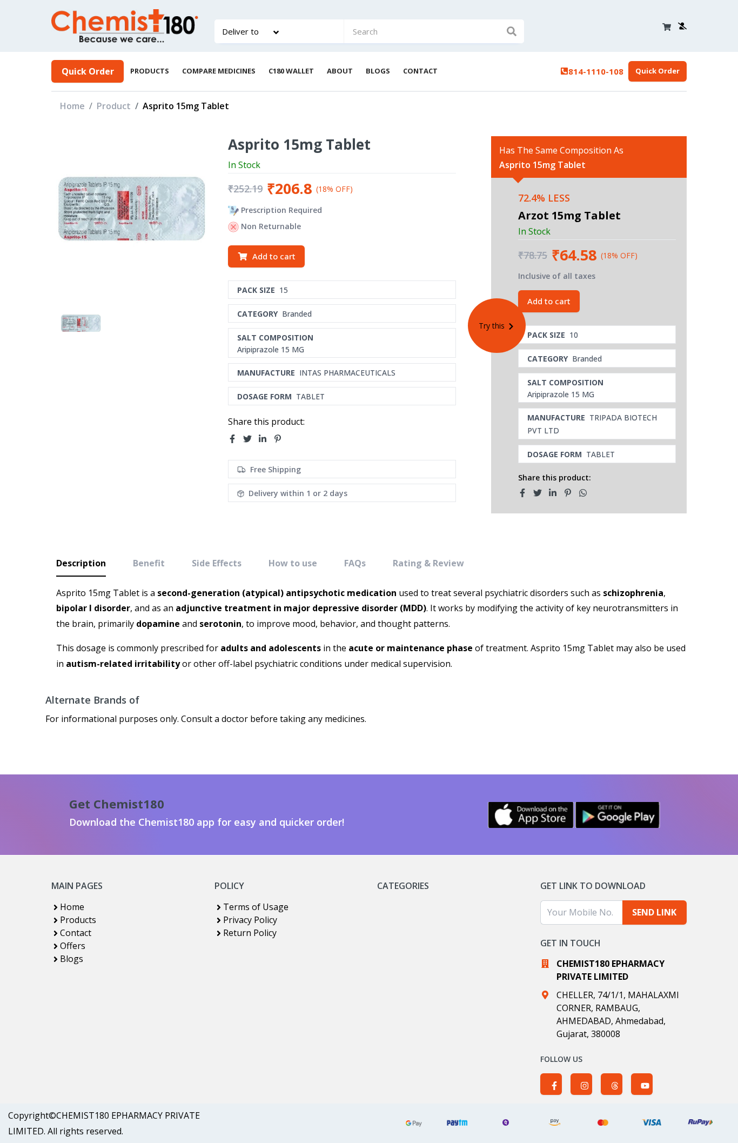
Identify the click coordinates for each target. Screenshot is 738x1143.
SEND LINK (654, 912)
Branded (297, 314)
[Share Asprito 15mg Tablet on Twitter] (250, 439)
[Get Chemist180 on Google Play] (617, 815)
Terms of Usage (256, 907)
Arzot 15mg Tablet (569, 215)
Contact (75, 933)
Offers (72, 946)
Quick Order (88, 71)
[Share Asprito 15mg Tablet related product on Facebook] (525, 492)
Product (114, 106)
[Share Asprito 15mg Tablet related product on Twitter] (540, 492)
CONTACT (420, 71)
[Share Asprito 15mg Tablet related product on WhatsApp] (586, 492)
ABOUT (340, 71)
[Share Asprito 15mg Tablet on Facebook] (235, 439)
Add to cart (274, 256)
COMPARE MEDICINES (219, 71)
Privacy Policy (250, 920)
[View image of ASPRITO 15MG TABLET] (80, 324)
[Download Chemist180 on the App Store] (531, 815)
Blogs (71, 959)
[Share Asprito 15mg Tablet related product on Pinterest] (571, 492)
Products (78, 920)
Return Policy (250, 933)
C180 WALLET (291, 71)
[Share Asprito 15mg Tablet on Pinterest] (281, 439)
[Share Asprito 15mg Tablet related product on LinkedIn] (555, 492)
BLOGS (378, 71)
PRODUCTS (149, 71)
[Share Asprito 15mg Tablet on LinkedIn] (265, 439)
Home (72, 106)
